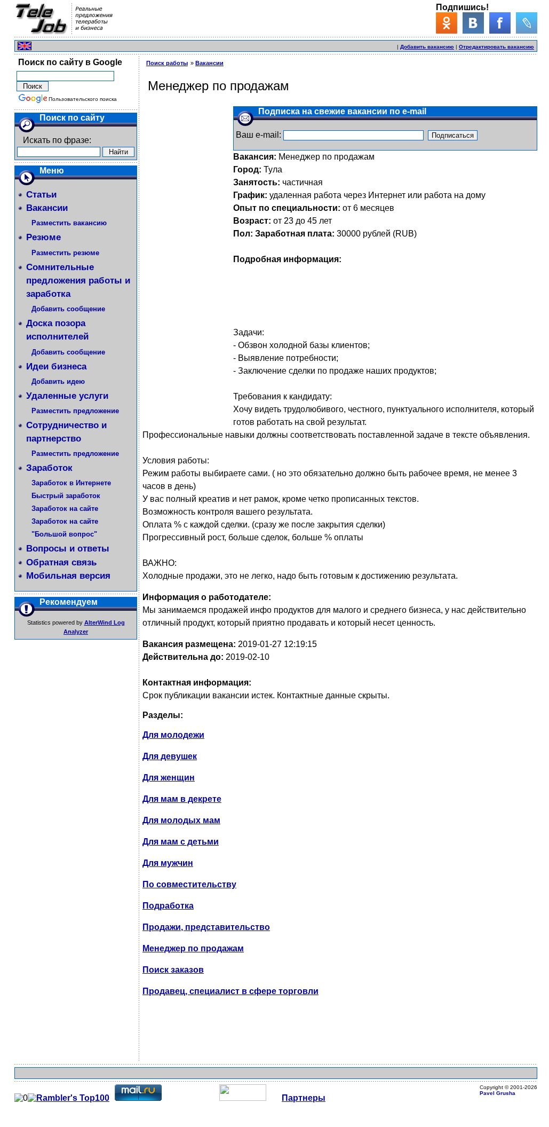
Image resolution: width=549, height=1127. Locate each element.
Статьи (41, 195)
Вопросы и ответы (67, 548)
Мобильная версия (68, 576)
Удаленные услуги (67, 396)
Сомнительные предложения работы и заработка (78, 280)
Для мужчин (167, 863)
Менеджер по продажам (193, 948)
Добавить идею (58, 381)
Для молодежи (173, 734)
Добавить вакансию (427, 47)
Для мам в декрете (181, 798)
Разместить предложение (75, 411)
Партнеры (303, 1097)
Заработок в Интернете (71, 483)
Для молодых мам (181, 820)
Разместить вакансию (69, 223)
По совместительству (189, 884)
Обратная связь (61, 562)
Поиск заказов (173, 969)
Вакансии (47, 208)
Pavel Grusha (497, 1093)
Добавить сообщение (68, 309)
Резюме (43, 237)
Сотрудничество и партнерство (66, 432)
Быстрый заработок (65, 496)
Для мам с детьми (180, 841)
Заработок (49, 468)
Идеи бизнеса (56, 366)
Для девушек (169, 756)
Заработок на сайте (64, 509)
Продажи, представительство (206, 927)
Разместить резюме (65, 253)
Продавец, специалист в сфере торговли (230, 991)
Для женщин (168, 777)
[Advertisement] (270, 45)
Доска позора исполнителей (57, 330)
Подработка (168, 905)
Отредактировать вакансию (496, 47)
